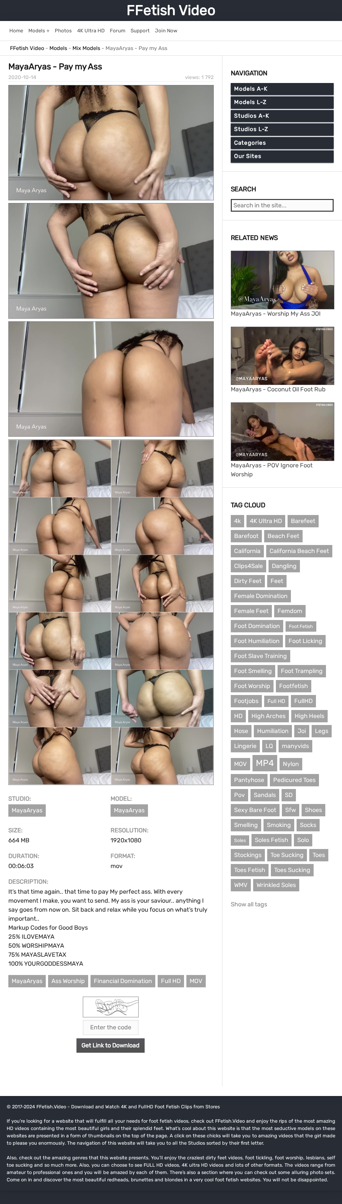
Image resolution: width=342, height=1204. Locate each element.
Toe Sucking (287, 855)
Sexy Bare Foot (255, 810)
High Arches (268, 716)
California (247, 551)
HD (238, 716)
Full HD (171, 981)
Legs (321, 731)
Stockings (248, 855)
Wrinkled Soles (276, 885)
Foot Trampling (302, 671)
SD (289, 795)
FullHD (303, 701)
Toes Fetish (249, 870)
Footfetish (293, 686)
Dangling (284, 566)
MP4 (265, 763)
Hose (241, 731)
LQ (269, 746)
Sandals (265, 795)
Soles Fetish (271, 840)
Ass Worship (68, 981)
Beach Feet (283, 536)
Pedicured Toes (294, 780)
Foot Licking (305, 641)
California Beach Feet (299, 551)
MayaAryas (27, 810)
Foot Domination (257, 626)
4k (237, 521)
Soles (240, 840)
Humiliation (273, 731)
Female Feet (251, 611)
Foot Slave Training (260, 656)
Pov (239, 795)
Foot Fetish (301, 626)
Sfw (290, 810)
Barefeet (303, 521)
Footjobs (246, 701)
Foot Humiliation (257, 641)
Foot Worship (252, 686)
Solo (303, 840)
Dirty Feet (248, 581)
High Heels (309, 716)
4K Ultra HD (266, 521)
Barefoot (246, 536)
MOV (196, 981)
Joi (302, 731)
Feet (277, 581)
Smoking (279, 825)
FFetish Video (171, 10)
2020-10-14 (22, 77)
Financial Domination (123, 981)
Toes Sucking (292, 870)
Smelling (246, 825)
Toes (319, 855)
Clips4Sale (248, 566)
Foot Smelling (253, 671)
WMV (240, 885)
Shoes (313, 810)
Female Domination (261, 596)
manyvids (295, 746)
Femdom (290, 611)
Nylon (291, 764)
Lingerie (245, 746)
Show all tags (249, 904)
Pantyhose (249, 780)
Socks (308, 825)
